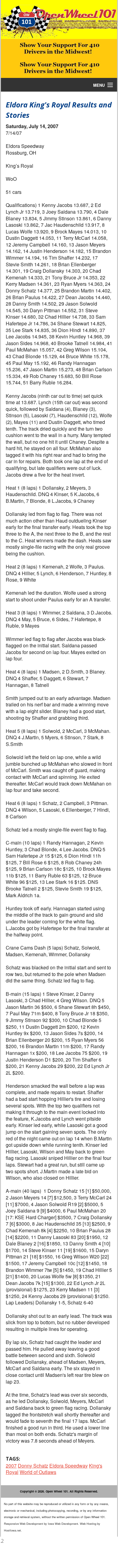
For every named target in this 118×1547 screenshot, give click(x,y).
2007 (11, 1465)
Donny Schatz (33, 1465)
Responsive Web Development (23, 1523)
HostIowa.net (12, 1530)
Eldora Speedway (68, 1465)
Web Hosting (88, 1523)
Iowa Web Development (63, 1523)
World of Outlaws (38, 1471)
